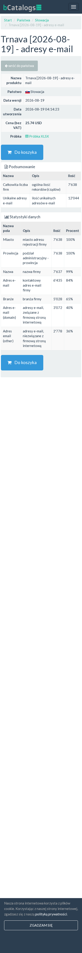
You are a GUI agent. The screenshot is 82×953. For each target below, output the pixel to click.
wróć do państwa (21, 66)
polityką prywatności (51, 914)
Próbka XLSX (38, 136)
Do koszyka (24, 152)
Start (8, 20)
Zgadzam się (41, 925)
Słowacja (42, 20)
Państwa (23, 20)
